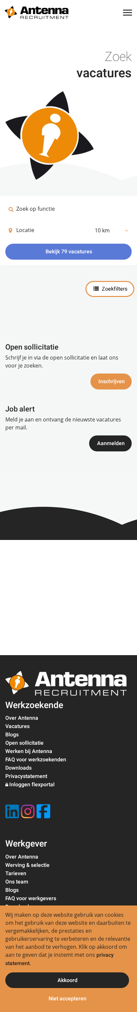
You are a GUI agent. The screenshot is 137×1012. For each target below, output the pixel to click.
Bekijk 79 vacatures (69, 252)
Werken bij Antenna (28, 751)
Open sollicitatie (24, 743)
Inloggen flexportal (32, 785)
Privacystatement (26, 776)
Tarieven (15, 874)
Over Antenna (21, 718)
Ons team (16, 882)
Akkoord (67, 980)
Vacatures (17, 726)
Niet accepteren (67, 999)
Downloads (18, 768)
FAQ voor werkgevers (30, 898)
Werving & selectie (27, 865)
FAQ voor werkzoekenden (35, 760)
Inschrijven (111, 381)
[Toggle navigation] (128, 12)
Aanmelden (111, 443)
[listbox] (111, 230)
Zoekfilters (113, 289)
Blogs (12, 735)
